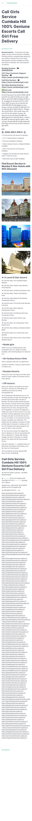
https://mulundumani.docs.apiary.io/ (13, 517)
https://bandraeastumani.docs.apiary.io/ (14, 579)
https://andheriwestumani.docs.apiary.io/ (15, 575)
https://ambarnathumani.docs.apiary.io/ (14, 715)
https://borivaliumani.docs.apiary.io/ (13, 524)
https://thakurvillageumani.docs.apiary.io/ (15, 626)
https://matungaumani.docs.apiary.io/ (14, 685)
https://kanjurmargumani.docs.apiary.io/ (14, 660)
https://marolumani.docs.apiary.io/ (14, 621)
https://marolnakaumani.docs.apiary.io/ (14, 568)
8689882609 (7, 70)
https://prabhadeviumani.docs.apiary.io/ (14, 689)
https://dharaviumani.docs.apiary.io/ (13, 703)
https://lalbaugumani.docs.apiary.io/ (13, 697)
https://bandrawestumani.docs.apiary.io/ (15, 577)
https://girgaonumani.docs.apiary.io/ (13, 634)
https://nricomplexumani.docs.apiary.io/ (14, 544)
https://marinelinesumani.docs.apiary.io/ (14, 560)
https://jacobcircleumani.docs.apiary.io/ (14, 674)
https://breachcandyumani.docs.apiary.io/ (15, 632)
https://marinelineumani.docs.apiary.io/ (14, 730)
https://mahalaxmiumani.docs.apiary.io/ (14, 630)
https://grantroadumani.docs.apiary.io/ (14, 636)
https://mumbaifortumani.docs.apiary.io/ (15, 721)
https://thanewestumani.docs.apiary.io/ (14, 581)
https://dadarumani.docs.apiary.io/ (13, 511)
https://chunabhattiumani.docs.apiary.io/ (15, 666)
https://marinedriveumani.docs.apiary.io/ (15, 552)
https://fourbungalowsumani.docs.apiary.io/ (16, 540)
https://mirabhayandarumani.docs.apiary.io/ (16, 499)
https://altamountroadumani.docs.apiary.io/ (16, 624)
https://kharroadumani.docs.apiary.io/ (14, 723)
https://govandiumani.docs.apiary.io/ (13, 656)
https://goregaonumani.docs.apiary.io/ (14, 520)
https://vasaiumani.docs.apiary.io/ (14, 585)
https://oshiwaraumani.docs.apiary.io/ (14, 562)
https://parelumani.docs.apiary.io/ (12, 640)
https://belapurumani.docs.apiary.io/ (13, 548)
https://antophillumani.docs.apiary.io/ (14, 642)
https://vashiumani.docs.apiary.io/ (12, 530)
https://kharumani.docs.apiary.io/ (12, 611)
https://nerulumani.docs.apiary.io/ (12, 532)
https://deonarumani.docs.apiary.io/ (13, 654)
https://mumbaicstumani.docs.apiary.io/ (14, 662)
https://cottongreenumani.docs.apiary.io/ (15, 668)
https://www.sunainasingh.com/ (15, 77)
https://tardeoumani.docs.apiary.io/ (13, 628)
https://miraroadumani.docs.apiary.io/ (14, 495)
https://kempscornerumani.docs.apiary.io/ (15, 646)
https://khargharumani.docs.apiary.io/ (14, 546)
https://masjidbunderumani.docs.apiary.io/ (15, 732)
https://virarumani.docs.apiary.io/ (12, 605)
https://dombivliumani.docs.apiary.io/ (14, 536)
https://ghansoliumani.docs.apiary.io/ (13, 672)
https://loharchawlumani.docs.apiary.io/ (14, 681)
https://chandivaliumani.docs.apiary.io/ (14, 658)
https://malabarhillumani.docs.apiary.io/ (14, 597)
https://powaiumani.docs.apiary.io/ (13, 493)
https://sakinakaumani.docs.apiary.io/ (14, 570)
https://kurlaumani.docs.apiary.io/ (12, 515)
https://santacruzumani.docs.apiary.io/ (14, 503)
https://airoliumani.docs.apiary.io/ (12, 599)
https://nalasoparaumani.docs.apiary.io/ (14, 709)
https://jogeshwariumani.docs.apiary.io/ (14, 526)
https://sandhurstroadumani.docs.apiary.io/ (15, 734)
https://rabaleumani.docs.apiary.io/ (13, 719)
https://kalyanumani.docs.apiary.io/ (13, 528)
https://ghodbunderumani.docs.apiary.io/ (15, 705)
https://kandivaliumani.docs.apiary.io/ (14, 522)
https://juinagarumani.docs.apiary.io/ (13, 677)
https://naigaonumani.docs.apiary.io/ (13, 615)
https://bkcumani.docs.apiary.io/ (12, 711)
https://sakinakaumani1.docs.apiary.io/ (14, 601)
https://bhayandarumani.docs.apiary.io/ (14, 587)
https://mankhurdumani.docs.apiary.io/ (14, 683)
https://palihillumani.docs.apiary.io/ (13, 648)
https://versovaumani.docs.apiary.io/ (13, 542)
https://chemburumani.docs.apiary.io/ (14, 509)
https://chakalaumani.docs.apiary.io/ (13, 664)
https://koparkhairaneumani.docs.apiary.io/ (15, 603)
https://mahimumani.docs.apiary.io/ (13, 591)
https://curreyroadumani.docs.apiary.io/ (14, 736)
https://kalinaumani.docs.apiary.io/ (16, 701)
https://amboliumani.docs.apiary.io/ (13, 650)
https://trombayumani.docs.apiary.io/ (14, 693)
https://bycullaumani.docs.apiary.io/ (13, 589)
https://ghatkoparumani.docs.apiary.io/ (14, 513)
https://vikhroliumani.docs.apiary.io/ (13, 593)
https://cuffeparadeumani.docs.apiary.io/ (15, 644)
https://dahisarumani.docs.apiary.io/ (13, 497)
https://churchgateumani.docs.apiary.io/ (14, 558)
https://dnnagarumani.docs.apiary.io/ (13, 564)
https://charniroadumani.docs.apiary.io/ (15, 727)
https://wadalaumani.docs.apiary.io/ (13, 609)
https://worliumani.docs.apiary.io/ (12, 501)
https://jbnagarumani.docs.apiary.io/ (13, 566)
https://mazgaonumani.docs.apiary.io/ (14, 687)
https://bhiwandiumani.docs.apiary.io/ (14, 713)
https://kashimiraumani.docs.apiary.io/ (14, 707)
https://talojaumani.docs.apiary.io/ (13, 550)
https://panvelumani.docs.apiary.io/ (13, 534)
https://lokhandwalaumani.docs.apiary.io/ (15, 538)
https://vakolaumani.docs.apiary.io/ (13, 638)
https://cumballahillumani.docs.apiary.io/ (15, 670)
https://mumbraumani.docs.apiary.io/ (13, 717)
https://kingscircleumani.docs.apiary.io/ (14, 738)
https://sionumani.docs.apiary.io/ (12, 613)
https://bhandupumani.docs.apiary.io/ (14, 607)
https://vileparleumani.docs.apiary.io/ (14, 505)
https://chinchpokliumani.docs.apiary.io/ (14, 652)
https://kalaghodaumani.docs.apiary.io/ (14, 679)
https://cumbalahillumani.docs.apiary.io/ (14, 617)
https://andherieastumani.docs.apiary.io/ (15, 573)
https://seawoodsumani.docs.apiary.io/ (14, 595)
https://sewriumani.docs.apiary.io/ (12, 691)
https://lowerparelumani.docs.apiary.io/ (14, 507)
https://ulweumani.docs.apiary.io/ (12, 695)
